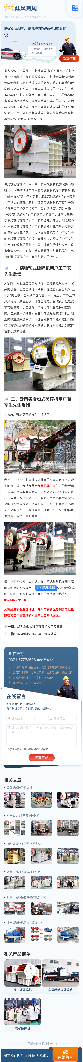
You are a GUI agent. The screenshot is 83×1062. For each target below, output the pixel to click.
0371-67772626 (22, 659)
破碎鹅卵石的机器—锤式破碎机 (38, 634)
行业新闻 (32, 17)
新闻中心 (18, 17)
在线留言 (65, 1057)
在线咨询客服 (46, 588)
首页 (7, 17)
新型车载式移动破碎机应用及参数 (40, 626)
